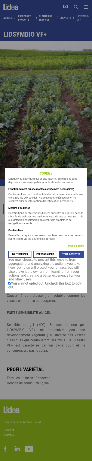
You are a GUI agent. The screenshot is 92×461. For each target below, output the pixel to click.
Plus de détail (76, 245)
